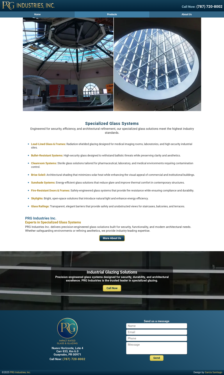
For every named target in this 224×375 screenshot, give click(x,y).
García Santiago (213, 372)
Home (37, 14)
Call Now (112, 288)
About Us (187, 14)
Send (156, 357)
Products (112, 14)
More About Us (112, 238)
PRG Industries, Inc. (20, 372)
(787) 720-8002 (209, 6)
